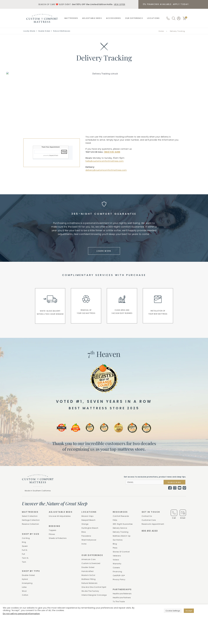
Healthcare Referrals (122, 593)
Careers (116, 567)
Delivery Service (120, 528)
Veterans (117, 555)
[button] (184, 18)
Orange (85, 524)
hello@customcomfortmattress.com (104, 161)
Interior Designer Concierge (94, 595)
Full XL (24, 550)
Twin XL (25, 558)
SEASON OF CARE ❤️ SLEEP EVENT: (81, 4)
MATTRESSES (71, 18)
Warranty (117, 563)
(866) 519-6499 (112, 152)
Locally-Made (29, 31)
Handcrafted (87, 571)
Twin (24, 562)
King (24, 542)
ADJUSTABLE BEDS (92, 18)
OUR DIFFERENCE (134, 18)
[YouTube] (179, 487)
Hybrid (25, 579)
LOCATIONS (153, 18)
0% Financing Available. (166, 4)
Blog (115, 544)
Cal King (26, 538)
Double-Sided (44, 31)
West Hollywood (89, 540)
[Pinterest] (184, 488)
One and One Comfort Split (94, 587)
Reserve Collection (30, 524)
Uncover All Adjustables (60, 516)
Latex (24, 587)
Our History (118, 540)
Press (115, 548)
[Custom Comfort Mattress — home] (42, 18)
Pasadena (86, 536)
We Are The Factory (90, 591)
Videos (116, 559)
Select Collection (29, 516)
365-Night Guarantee (123, 524)
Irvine (84, 544)
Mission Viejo (87, 516)
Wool (24, 591)
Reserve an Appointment (153, 524)
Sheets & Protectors (58, 538)
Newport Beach (88, 520)
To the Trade (119, 601)
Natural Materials (89, 583)
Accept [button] (189, 610)
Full (23, 554)
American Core (88, 559)
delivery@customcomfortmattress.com (106, 170)
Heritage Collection (31, 520)
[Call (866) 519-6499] (168, 18)
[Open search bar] (173, 18)
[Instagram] (174, 488)
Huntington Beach (90, 528)
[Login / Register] (178, 18)
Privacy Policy (119, 579)
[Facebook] (170, 488)
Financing (117, 571)
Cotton (25, 595)
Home (161, 31)
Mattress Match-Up (121, 536)
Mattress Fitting (89, 579)
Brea (84, 532)
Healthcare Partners (122, 597)
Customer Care (149, 520)
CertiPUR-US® (119, 575)
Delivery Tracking (120, 532)
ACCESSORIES (113, 18)
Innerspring (27, 583)
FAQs (115, 520)
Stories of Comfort (121, 552)
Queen (25, 546)
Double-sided (28, 575)
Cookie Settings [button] (173, 610)
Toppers (52, 530)
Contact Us (147, 516)
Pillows (52, 534)
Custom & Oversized (91, 563)
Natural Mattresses (61, 31)
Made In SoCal (88, 575)
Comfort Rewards (121, 516)
